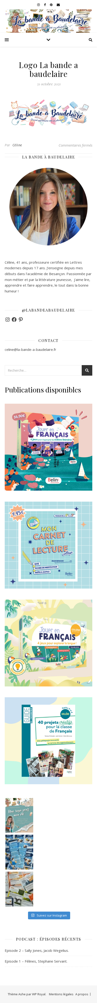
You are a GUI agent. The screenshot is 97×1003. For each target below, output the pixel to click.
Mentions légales (61, 994)
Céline (17, 145)
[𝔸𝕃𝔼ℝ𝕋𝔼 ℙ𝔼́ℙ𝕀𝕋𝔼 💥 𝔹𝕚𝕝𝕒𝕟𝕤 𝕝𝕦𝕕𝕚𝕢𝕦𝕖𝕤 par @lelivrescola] (19, 889)
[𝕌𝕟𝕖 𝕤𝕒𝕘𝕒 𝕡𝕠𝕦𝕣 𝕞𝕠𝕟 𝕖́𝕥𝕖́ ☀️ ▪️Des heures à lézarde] (19, 815)
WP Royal (38, 994)
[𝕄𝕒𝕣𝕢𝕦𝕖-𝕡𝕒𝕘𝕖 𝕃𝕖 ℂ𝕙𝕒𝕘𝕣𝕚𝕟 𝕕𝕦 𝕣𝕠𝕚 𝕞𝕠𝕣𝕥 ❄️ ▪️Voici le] (19, 852)
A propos (81, 994)
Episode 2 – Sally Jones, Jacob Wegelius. (37, 950)
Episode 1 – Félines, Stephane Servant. (36, 961)
